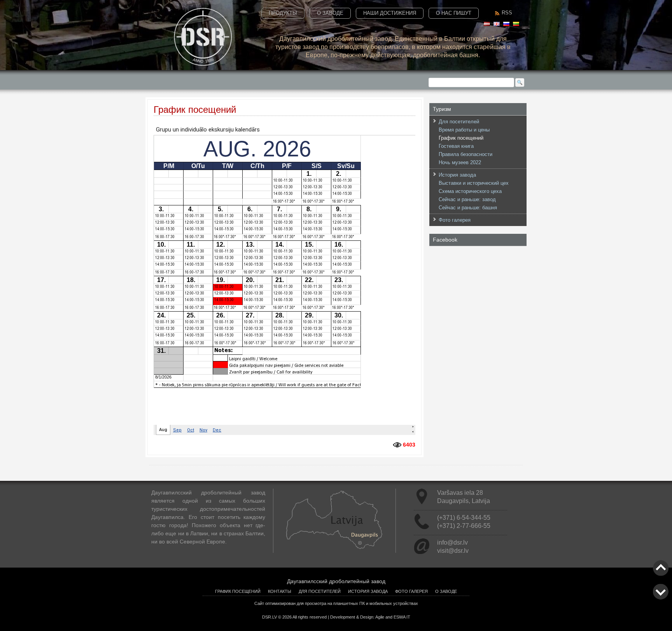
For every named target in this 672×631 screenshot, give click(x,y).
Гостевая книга (456, 146)
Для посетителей (459, 121)
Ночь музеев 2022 (460, 162)
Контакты (279, 591)
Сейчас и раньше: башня (468, 207)
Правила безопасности (465, 154)
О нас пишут (453, 13)
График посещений (461, 138)
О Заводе (330, 13)
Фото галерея (455, 220)
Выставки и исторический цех (474, 183)
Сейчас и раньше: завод (467, 199)
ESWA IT (402, 617)
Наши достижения (389, 13)
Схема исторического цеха (470, 191)
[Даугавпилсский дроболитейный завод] (203, 64)
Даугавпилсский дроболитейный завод (336, 581)
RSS (507, 13)
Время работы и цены (464, 130)
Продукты (283, 13)
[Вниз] (660, 597)
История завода (457, 175)
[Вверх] (660, 574)
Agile (379, 617)
